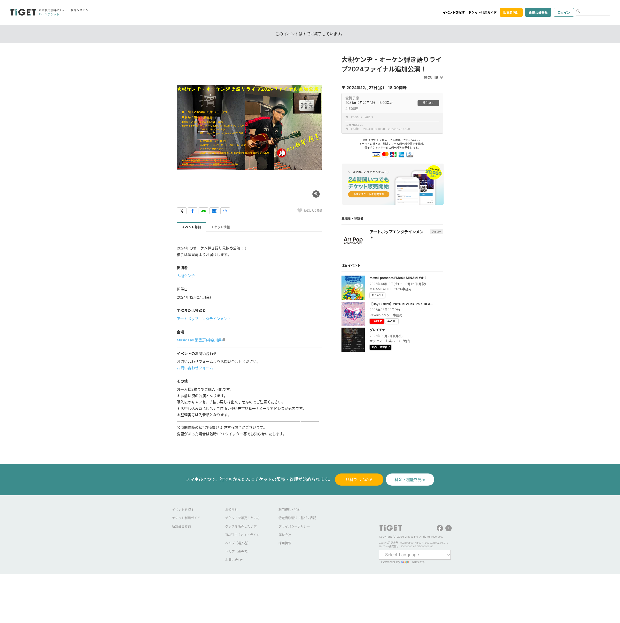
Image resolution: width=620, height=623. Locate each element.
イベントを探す (454, 12)
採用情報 (285, 543)
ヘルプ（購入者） (237, 543)
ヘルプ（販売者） (237, 551)
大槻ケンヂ (186, 275)
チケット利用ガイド (482, 12)
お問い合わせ (234, 560)
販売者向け (511, 12)
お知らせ (231, 509)
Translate (417, 562)
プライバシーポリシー (294, 526)
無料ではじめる (359, 479)
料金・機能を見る (410, 479)
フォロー (436, 231)
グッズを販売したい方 (241, 526)
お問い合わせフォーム (195, 368)
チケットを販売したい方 (242, 518)
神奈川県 (431, 77)
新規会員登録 (538, 12)
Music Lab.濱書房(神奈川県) (200, 340)
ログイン (564, 12)
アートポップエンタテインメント (204, 318)
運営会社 (285, 535)
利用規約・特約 (290, 509)
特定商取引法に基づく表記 (297, 518)
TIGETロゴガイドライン (242, 535)
